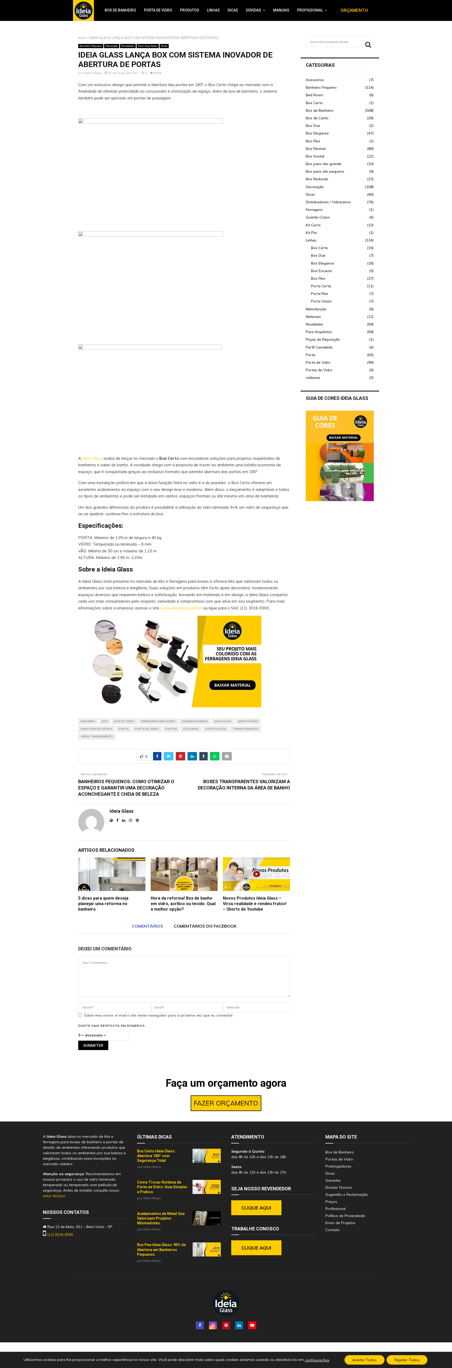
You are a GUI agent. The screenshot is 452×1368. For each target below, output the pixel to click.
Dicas (233, 10)
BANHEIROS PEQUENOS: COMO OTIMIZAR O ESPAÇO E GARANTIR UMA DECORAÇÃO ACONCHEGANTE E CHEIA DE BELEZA (126, 788)
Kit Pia (311, 232)
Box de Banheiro (120, 10)
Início (82, 38)
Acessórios (315, 79)
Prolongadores (338, 1166)
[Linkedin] (239, 1325)
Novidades (127, 46)
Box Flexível (316, 148)
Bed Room (314, 95)
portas (171, 729)
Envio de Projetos (340, 1222)
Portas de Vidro (319, 370)
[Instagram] (213, 1325)
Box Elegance (317, 133)
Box (105, 721)
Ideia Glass (93, 73)
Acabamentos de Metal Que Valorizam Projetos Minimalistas (161, 1218)
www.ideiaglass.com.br (181, 607)
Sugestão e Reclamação (346, 1194)
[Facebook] (200, 1325)
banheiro (88, 721)
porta (123, 729)
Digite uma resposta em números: (112, 1026)
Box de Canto (317, 118)
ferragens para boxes (158, 721)
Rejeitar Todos (407, 1360)
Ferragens (314, 209)
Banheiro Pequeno (91, 46)
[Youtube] (252, 1325)
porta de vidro (147, 729)
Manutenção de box (96, 729)
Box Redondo (317, 179)
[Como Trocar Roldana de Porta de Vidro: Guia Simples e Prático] (207, 1187)
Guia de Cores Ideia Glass (337, 398)
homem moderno (195, 721)
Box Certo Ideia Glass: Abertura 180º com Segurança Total (156, 1156)
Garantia (333, 1180)
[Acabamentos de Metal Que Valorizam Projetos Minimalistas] (207, 1218)
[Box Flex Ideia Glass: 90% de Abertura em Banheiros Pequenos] (207, 1249)
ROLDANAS (191, 729)
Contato (332, 1229)
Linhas (213, 10)
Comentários (147, 926)
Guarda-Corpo (318, 217)
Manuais (281, 10)
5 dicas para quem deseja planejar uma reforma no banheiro (103, 904)
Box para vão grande (323, 163)
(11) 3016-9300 (60, 1234)
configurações (317, 1360)
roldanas (313, 377)
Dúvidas (253, 10)
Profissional (310, 10)
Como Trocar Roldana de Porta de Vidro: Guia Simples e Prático (162, 1187)
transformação (245, 729)
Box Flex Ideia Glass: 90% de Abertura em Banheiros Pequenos (161, 1249)
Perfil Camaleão (319, 347)
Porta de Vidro (158, 10)
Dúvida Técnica (338, 1187)
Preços (331, 1201)
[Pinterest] (226, 1325)
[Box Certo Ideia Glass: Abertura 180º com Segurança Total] (207, 1156)
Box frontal (315, 156)
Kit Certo (313, 225)
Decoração (111, 46)
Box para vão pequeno (325, 171)
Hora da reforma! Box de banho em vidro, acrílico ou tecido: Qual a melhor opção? (183, 904)
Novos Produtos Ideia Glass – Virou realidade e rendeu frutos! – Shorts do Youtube (254, 904)
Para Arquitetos (147, 46)
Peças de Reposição (323, 339)
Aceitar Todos (364, 1360)
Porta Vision (321, 301)
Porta (164, 46)
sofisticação (215, 729)
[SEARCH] (368, 44)
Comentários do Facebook (205, 926)
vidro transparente (97, 736)
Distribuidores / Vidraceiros (328, 202)
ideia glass (222, 721)
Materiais (313, 316)
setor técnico (54, 1195)
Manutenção (248, 721)
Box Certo (314, 102)
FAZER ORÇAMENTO (226, 1103)
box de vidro (124, 721)
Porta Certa (321, 286)
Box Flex (313, 141)
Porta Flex (319, 293)
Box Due (313, 125)
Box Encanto (321, 270)
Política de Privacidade (345, 1215)
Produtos (189, 10)
